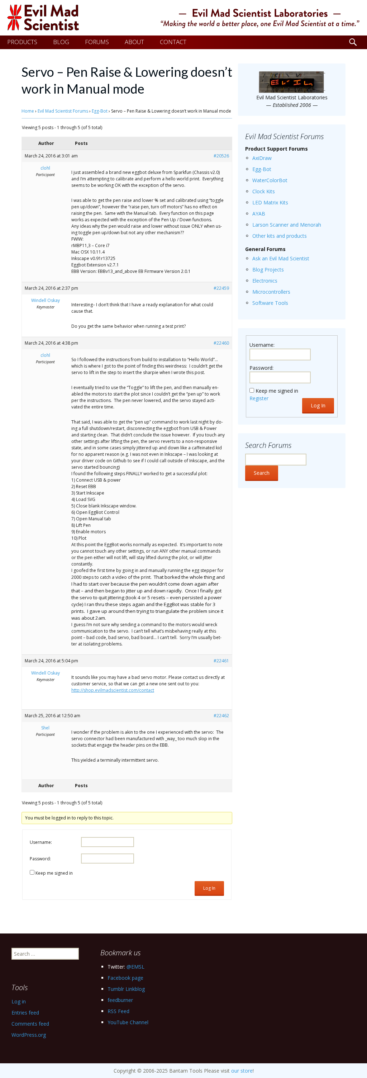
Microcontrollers (271, 291)
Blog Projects (268, 269)
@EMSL (135, 966)
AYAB (258, 213)
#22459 (221, 288)
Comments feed (30, 1023)
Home (28, 111)
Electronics (264, 280)
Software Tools (270, 302)
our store (242, 1070)
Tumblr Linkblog (126, 988)
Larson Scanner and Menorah (286, 224)
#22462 (221, 716)
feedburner (120, 1000)
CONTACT (173, 42)
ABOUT (134, 42)
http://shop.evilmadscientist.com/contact (112, 690)
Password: (40, 859)
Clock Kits (263, 191)
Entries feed (25, 1012)
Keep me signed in (54, 873)
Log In (209, 888)
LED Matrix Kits (270, 202)
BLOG (61, 42)
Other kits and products (279, 235)
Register (258, 398)
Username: (41, 842)
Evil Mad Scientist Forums (63, 111)
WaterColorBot (269, 180)
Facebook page (125, 977)
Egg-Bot (100, 111)
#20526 (221, 156)
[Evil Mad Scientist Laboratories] (183, 18)
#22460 (221, 343)
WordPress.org (28, 1034)
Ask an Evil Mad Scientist (280, 258)
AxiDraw (262, 158)
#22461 (221, 661)
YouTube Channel (128, 1022)
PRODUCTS (22, 42)
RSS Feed (118, 1011)
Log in (18, 1001)
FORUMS (97, 42)
